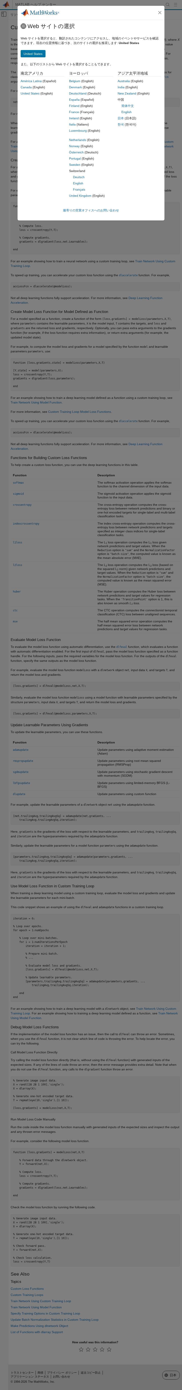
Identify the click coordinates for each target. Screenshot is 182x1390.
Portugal (75, 158)
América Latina (31, 81)
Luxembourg (78, 130)
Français (79, 189)
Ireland (74, 118)
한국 (121, 124)
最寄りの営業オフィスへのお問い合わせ (91, 210)
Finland (74, 106)
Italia (72, 124)
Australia (124, 81)
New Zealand (127, 93)
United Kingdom (80, 195)
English (78, 183)
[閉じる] (160, 13)
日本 (121, 118)
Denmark (75, 87)
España (74, 99)
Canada (26, 87)
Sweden (74, 164)
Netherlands (77, 140)
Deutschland (78, 93)
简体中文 (127, 106)
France (74, 112)
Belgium (74, 81)
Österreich (76, 152)
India (121, 87)
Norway (74, 146)
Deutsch (79, 177)
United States (30, 93)
